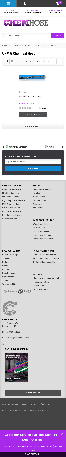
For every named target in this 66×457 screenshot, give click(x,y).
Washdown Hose (9, 219)
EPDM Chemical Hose (11, 189)
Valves (5, 280)
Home (4, 46)
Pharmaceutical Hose (11, 211)
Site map (34, 404)
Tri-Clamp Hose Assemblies (44, 262)
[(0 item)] (58, 3)
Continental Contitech (42, 189)
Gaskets (5, 269)
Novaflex (36, 193)
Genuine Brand (55, 11)
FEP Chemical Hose (10, 197)
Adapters (6, 258)
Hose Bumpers (8, 273)
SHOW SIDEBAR (32, 454)
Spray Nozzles (39, 228)
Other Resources (40, 286)
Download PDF (33, 393)
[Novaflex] (49, 147)
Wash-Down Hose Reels (43, 239)
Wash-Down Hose (40, 224)
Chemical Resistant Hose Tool (46, 278)
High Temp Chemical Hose (13, 200)
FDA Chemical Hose (10, 193)
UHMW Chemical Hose (46, 46)
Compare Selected (33, 127)
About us (6, 404)
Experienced (10, 11)
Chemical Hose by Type (22, 46)
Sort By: (29, 61)
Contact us (45, 404)
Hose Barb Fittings (10, 255)
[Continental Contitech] (16, 147)
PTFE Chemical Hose (11, 204)
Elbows (5, 266)
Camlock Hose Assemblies (44, 255)
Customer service (19, 404)
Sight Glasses (8, 277)
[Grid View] (7, 61)
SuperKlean (38, 204)
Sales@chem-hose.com (26, 446)
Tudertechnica (39, 197)
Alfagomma (38, 208)
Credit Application (40, 289)
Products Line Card (41, 282)
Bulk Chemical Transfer (12, 215)
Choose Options (33, 115)
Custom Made (33, 11)
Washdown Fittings (10, 284)
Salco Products (39, 200)
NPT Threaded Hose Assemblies (46, 258)
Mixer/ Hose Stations (42, 235)
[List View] (12, 61)
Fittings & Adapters (41, 231)
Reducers (6, 262)
